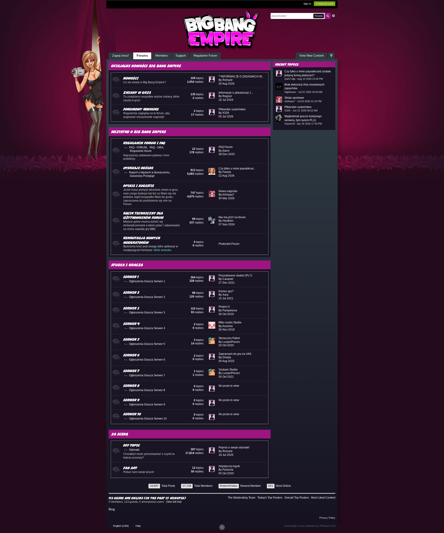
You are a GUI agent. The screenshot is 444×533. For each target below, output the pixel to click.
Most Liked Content (323, 497)
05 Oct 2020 (226, 473)
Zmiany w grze (137, 92)
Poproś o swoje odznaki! (234, 447)
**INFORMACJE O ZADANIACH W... (241, 76)
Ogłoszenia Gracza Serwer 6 (147, 359)
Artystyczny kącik (229, 466)
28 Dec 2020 (227, 154)
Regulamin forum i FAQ (144, 143)
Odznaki (134, 449)
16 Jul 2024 (226, 99)
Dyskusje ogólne (138, 168)
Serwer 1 (131, 277)
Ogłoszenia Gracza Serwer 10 (148, 418)
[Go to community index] (222, 29)
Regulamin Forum (205, 55)
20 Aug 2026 (226, 83)
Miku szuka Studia (230, 322)
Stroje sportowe (294, 97)
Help (138, 525)
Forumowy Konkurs (141, 109)
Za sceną (119, 434)
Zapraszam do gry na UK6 (235, 353)
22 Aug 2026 (226, 175)
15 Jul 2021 (226, 298)
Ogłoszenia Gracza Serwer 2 (147, 297)
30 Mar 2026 (226, 198)
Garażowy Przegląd (142, 176)
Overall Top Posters (296, 497)
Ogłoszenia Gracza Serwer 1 (147, 281)
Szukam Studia (228, 369)
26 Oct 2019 (226, 314)
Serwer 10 (132, 414)
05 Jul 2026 (226, 116)
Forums (142, 55)
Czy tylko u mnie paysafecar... (237, 168)
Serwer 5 (131, 339)
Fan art (130, 468)
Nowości (131, 78)
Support (181, 55)
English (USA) (121, 525)
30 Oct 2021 (226, 376)
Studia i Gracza (127, 265)
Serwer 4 (131, 323)
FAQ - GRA (156, 147)
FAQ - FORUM (138, 147)
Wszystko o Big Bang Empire (138, 132)
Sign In (307, 3)
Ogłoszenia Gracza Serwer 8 (147, 390)
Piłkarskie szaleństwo (232, 109)
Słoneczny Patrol (229, 338)
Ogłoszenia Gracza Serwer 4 (147, 328)
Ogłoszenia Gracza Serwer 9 (147, 404)
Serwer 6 (131, 355)
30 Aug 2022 (226, 361)
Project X (224, 306)
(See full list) (174, 501)
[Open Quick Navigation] (331, 55)
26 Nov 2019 (227, 329)
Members (161, 55)
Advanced (333, 16)
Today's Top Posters (269, 497)
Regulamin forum (140, 151)
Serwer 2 (131, 292)
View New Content (311, 55)
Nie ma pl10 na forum (232, 217)
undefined (326, 64)
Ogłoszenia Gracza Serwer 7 (147, 375)
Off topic (131, 445)
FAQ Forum (226, 147)
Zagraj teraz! (120, 55)
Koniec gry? (226, 291)
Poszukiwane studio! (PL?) (235, 275)
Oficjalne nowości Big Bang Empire (146, 66)
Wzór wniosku (162, 250)
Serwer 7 (131, 371)
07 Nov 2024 (227, 224)
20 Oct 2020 (226, 345)
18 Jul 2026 (226, 454)
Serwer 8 (131, 385)
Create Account (324, 3)
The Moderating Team (241, 497)
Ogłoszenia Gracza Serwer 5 (147, 344)
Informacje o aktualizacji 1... (236, 92)
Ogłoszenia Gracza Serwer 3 (147, 312)
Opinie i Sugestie (138, 185)
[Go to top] (222, 527)
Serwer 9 (131, 400)
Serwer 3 (131, 308)
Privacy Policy (327, 517)
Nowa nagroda (228, 191)
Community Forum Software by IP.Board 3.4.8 (309, 525)
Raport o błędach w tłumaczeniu (149, 172)
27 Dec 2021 (227, 282)
